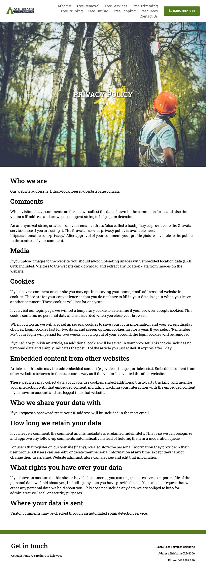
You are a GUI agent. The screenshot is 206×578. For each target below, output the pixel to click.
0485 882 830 (183, 10)
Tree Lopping (124, 10)
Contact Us (149, 16)
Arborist (64, 5)
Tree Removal (88, 5)
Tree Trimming (145, 5)
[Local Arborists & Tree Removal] (20, 13)
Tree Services (115, 5)
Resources (149, 10)
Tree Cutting (98, 10)
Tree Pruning (71, 10)
